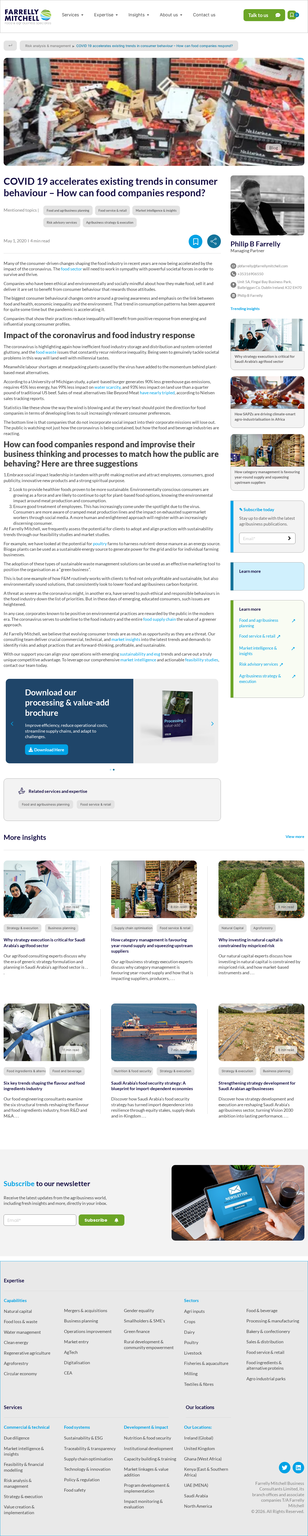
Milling (191, 1373)
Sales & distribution (264, 1341)
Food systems (77, 1427)
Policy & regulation (82, 1479)
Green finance (137, 1331)
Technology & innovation (87, 1469)
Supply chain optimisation (133, 928)
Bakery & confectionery (268, 1331)
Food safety (75, 1490)
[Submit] (289, 538)
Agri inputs (194, 1311)
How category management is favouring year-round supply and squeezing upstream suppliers (267, 477)
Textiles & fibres (199, 1384)
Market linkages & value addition (146, 1471)
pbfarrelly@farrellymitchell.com (262, 266)
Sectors (191, 1300)
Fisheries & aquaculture (206, 1363)
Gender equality (139, 1310)
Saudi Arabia (196, 1495)
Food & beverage (261, 1310)
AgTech (71, 1352)
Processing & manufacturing (272, 1320)
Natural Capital (233, 928)
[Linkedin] (298, 1467)
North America (198, 1506)
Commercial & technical (27, 1427)
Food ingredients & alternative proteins (36, 1071)
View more (295, 836)
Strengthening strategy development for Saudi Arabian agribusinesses (256, 1085)
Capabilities (15, 1300)
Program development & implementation (147, 1487)
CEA (68, 1372)
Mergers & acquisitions (85, 1310)
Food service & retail (95, 804)
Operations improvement (88, 1331)
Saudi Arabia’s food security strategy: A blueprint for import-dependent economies (152, 1085)
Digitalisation (77, 1362)
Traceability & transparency (90, 1448)
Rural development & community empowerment (149, 1344)
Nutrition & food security (132, 1071)
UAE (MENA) (196, 1485)
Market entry (76, 1341)
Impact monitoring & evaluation (143, 1504)
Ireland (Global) (198, 1437)
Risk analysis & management (48, 46)
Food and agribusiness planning (46, 804)
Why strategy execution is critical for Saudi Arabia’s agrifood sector (44, 942)
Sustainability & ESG (83, 1437)
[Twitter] (284, 1467)
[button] (73, 14)
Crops (189, 1321)
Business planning (61, 928)
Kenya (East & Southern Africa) (206, 1471)
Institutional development (148, 1448)
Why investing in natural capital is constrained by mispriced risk (250, 942)
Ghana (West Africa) (203, 1458)
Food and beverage (67, 1071)
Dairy (189, 1332)
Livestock (193, 1353)
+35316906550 (250, 274)
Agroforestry (263, 928)
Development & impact (146, 1427)
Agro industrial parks (266, 1378)
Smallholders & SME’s (144, 1320)
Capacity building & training (150, 1458)
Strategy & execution (22, 928)
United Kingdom (199, 1448)
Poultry (191, 1342)
